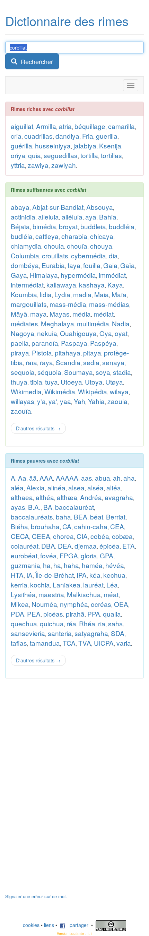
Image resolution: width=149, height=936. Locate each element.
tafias (19, 642)
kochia (40, 584)
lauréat (93, 584)
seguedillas (61, 155)
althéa (45, 497)
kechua (114, 574)
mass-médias (109, 304)
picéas (53, 613)
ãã (33, 477)
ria (101, 623)
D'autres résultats (38, 428)
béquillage (89, 126)
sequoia (23, 372)
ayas (18, 507)
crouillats (55, 255)
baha (63, 516)
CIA (82, 536)
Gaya (19, 275)
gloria (89, 555)
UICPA (104, 642)
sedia (91, 362)
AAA (46, 477)
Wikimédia (59, 391)
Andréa (91, 497)
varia (123, 642)
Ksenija (110, 145)
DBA (48, 545)
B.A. (34, 507)
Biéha (19, 526)
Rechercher (35, 61)
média (81, 313)
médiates (24, 323)
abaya (20, 207)
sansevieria (28, 633)
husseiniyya (53, 145)
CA (66, 526)
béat (96, 516)
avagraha (119, 497)
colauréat (24, 545)
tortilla (89, 155)
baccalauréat (74, 507)
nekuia (47, 333)
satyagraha (91, 633)
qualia (112, 613)
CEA (117, 526)
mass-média (68, 304)
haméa (92, 565)
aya (90, 216)
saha (115, 623)
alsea (76, 487)
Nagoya (22, 333)
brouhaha (45, 526)
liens (49, 924)
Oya (105, 333)
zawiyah (63, 165)
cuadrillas (38, 135)
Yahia (96, 401)
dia (113, 255)
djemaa (85, 545)
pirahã (75, 613)
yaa (65, 401)
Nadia (121, 323)
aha (129, 477)
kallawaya (61, 284)
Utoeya (71, 381)
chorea (63, 536)
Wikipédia (92, 391)
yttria (18, 165)
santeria (60, 633)
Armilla (46, 126)
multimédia (93, 323)
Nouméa (44, 604)
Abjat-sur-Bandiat (58, 207)
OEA (121, 604)
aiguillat (22, 126)
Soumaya (78, 372)
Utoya (94, 381)
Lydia (62, 294)
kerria (19, 584)
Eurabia (53, 265)
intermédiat (27, 284)
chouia (54, 245)
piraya (20, 352)
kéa (94, 574)
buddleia (93, 226)
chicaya (101, 236)
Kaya (115, 284)
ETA (128, 545)
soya (103, 372)
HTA (17, 574)
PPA (93, 613)
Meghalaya (57, 323)
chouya (101, 245)
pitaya (92, 352)
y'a (41, 401)
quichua (52, 623)
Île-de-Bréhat (54, 574)
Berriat (115, 516)
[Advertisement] (57, 789)
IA (29, 574)
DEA (65, 545)
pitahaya (67, 352)
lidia (46, 294)
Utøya (114, 381)
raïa (31, 362)
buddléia (121, 226)
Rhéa (87, 623)
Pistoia (42, 352)
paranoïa (45, 342)
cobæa (122, 536)
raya (46, 362)
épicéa (109, 545)
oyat (121, 333)
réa (71, 623)
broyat (68, 226)
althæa (67, 497)
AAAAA (67, 477)
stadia (122, 372)
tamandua (45, 642)
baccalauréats (32, 516)
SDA (117, 633)
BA (47, 507)
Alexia (35, 487)
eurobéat (24, 555)
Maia (101, 294)
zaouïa (21, 410)
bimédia (44, 226)
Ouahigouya (78, 333)
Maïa (119, 294)
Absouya (99, 207)
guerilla (106, 135)
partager (76, 924)
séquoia (49, 372)
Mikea (20, 604)
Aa (22, 477)
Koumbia (24, 294)
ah (117, 477)
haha (71, 565)
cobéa (99, 536)
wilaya (119, 391)
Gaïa (127, 265)
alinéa (56, 487)
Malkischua (84, 594)
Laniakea (66, 584)
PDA (17, 613)
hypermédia (78, 275)
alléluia (72, 216)
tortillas (111, 155)
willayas (22, 401)
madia (82, 294)
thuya (19, 381)
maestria (51, 594)
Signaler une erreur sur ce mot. (36, 896)
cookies (31, 924)
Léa (112, 584)
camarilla (121, 126)
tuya (51, 381)
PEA (34, 613)
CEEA (41, 536)
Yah (79, 401)
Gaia (110, 265)
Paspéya (103, 342)
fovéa (48, 555)
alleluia (48, 216)
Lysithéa (23, 594)
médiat (104, 313)
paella (20, 342)
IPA (82, 574)
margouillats (29, 304)
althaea (22, 497)
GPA (106, 555)
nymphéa (74, 604)
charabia (74, 236)
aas (86, 477)
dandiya (67, 135)
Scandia (68, 362)
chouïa (77, 245)
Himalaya (44, 275)
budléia (22, 236)
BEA (80, 516)
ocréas (101, 604)
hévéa (114, 565)
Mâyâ (19, 313)
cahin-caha (90, 526)
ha (47, 565)
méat (111, 594)
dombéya (25, 265)
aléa (17, 487)
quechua (24, 623)
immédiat (112, 275)
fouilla (91, 265)
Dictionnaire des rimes (67, 20)
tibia (36, 381)
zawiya (38, 165)
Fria (87, 135)
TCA (69, 642)
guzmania (25, 565)
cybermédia (88, 255)
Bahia (107, 216)
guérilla (21, 145)
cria (16, 135)
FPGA (69, 555)
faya (74, 265)
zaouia (117, 401)
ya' (53, 401)
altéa (113, 487)
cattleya (47, 236)
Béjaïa (20, 226)
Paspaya (74, 342)
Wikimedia (26, 391)
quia (34, 155)
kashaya (92, 284)
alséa (95, 487)
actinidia (23, 216)
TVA (84, 642)
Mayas (60, 313)
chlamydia (26, 245)
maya (38, 313)
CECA (20, 536)
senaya (113, 362)
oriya (18, 155)
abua (102, 477)
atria (65, 126)
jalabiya (84, 145)
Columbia (25, 255)
